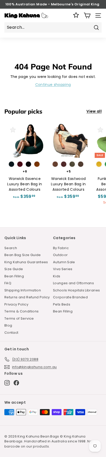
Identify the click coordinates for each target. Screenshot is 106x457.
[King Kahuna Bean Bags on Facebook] (16, 382)
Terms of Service (19, 318)
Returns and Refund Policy (27, 297)
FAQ (7, 283)
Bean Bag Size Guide (22, 254)
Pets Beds (61, 304)
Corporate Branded (70, 297)
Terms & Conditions (21, 311)
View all (94, 111)
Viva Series (63, 269)
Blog (8, 325)
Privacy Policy (16, 304)
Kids (56, 276)
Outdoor (60, 254)
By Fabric (61, 248)
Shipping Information (22, 290)
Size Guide (13, 269)
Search (10, 248)
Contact (11, 332)
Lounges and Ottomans (73, 283)
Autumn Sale (64, 262)
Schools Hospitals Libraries (76, 290)
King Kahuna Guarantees (26, 262)
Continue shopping (53, 84)
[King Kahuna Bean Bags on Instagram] (7, 382)
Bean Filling (14, 276)
